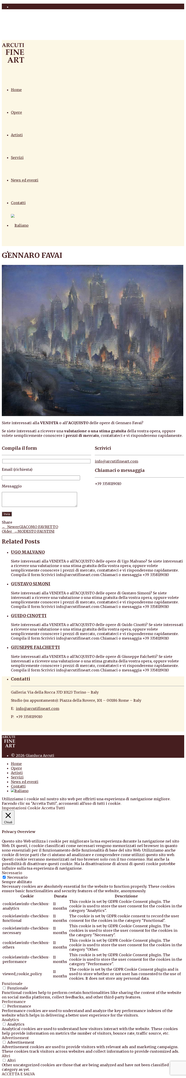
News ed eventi (24, 180)
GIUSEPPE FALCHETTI (35, 647)
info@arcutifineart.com (116, 461)
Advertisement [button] (15, 1038)
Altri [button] (6, 1056)
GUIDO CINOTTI (28, 615)
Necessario (17, 877)
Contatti (18, 202)
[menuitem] (20, 225)
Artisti (17, 135)
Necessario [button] (12, 873)
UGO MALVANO (28, 552)
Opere (16, 112)
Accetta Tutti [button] (53, 808)
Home (16, 89)
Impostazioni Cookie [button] (21, 808)
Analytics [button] (10, 1019)
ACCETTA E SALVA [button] (18, 1074)
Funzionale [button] (12, 983)
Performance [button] (14, 1001)
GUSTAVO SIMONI (30, 583)
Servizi (17, 157)
